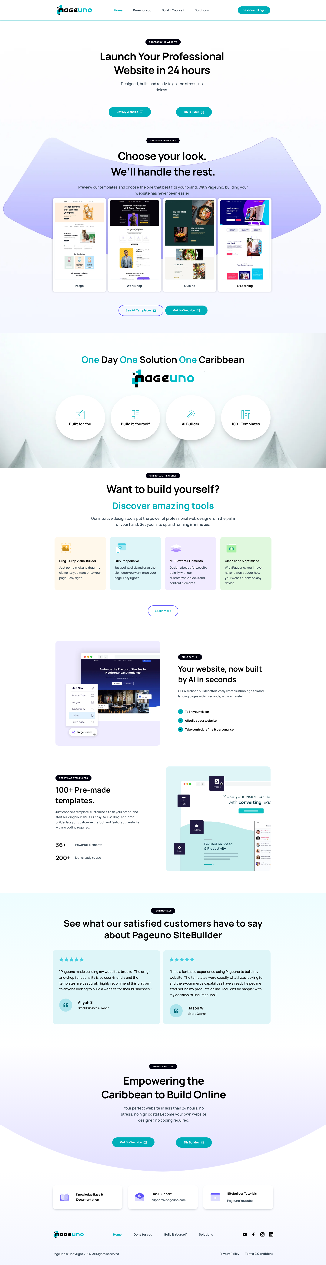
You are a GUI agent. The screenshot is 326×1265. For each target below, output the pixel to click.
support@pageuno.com (168, 1200)
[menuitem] (118, 10)
